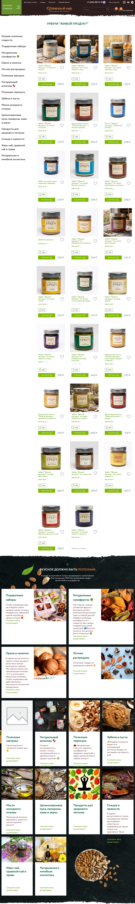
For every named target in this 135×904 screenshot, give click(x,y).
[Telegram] (132, 2)
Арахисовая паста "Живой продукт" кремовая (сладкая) (47, 416)
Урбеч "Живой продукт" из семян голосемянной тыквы (80, 299)
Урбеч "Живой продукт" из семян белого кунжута (79, 183)
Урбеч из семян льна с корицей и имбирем (47, 182)
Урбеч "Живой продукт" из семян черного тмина (46, 357)
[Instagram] (124, 2)
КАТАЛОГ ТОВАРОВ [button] (7, 7)
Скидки (42, 2)
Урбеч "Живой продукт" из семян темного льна (79, 68)
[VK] (128, 2)
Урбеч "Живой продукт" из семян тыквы (46, 299)
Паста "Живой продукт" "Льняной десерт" (113, 126)
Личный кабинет (64, 2)
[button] (42, 79)
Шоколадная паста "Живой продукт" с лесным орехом (80, 126)
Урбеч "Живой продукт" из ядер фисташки (46, 474)
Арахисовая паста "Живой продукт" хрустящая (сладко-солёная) (113, 358)
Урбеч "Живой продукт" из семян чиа (81, 473)
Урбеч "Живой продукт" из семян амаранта (113, 474)
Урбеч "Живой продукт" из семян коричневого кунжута (114, 183)
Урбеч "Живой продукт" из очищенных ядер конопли (78, 358)
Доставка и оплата (30, 2)
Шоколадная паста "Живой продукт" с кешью (113, 416)
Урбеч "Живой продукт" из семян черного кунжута (79, 532)
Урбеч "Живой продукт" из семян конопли (46, 126)
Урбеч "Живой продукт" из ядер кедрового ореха (79, 416)
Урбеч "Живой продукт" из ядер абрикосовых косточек (48, 532)
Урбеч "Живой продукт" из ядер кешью (112, 299)
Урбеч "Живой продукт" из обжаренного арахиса (81, 241)
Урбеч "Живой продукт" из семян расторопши (113, 241)
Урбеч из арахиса (45, 240)
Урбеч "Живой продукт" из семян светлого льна (113, 68)
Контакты (52, 2)
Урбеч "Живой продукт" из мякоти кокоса (47, 68)
